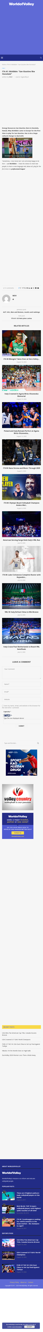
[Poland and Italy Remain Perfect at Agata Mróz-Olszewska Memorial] (21, 415)
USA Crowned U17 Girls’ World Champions (16, 1040)
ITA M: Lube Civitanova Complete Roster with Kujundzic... (21, 576)
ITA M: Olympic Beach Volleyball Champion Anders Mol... (21, 504)
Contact (30, 1282)
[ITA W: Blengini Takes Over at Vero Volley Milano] (21, 343)
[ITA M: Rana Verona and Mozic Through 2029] (21, 452)
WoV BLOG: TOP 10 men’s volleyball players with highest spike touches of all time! (29, 1208)
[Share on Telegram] (36, 288)
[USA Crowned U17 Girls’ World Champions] (8, 1255)
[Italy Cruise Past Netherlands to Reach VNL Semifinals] (21, 631)
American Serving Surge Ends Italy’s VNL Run (21, 540)
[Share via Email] (38, 288)
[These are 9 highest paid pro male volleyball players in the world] (8, 1196)
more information (17, 1327)
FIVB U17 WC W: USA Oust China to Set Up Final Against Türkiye (28, 1267)
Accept (29, 1327)
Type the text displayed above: (14, 718)
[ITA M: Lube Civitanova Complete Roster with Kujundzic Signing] (21, 559)
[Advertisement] (21, 30)
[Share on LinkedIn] (29, 288)
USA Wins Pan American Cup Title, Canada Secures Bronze (28, 1241)
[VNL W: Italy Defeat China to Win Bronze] (21, 596)
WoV (10, 77)
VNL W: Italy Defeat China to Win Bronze (21, 612)
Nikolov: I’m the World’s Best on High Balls (16, 1051)
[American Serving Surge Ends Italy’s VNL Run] (21, 524)
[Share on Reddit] (31, 288)
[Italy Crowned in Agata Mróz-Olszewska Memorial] (21, 378)
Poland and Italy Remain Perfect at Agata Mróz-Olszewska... (21, 432)
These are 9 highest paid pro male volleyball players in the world (28, 1195)
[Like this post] (20, 288)
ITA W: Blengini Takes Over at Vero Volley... (21, 359)
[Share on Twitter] (25, 288)
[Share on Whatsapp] (33, 288)
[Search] (41, 58)
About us (23, 1282)
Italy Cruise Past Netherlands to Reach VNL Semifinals (21, 648)
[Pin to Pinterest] (27, 288)
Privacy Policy (14, 1282)
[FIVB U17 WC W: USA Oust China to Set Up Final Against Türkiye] (8, 1268)
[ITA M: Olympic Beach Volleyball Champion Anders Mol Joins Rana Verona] (21, 487)
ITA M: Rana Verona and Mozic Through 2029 (21, 468)
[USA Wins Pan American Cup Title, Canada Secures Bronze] (8, 1243)
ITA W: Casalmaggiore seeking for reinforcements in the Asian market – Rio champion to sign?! (28, 1222)
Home (4, 64)
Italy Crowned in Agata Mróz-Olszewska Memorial (21, 395)
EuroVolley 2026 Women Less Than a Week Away (19, 1055)
